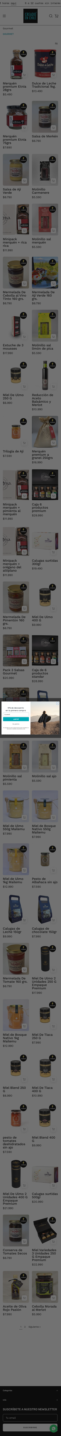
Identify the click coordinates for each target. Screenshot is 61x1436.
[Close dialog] (57, 703)
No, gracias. (16, 724)
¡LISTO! (16, 719)
